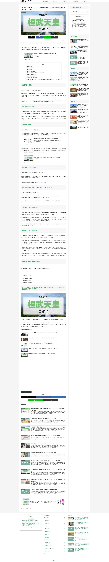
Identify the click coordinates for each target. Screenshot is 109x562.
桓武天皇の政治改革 (30, 67)
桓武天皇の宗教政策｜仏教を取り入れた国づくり (35, 72)
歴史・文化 (23, 391)
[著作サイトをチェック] (78, 30)
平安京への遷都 (29, 69)
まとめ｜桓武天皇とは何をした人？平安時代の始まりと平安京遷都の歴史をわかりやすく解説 (43, 79)
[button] (54, 37)
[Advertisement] (43, 375)
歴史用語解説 (29, 391)
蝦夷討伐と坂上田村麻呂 (31, 76)
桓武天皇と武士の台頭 (31, 71)
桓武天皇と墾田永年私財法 (31, 74)
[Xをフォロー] (80, 30)
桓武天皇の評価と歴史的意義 (32, 77)
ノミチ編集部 (79, 19)
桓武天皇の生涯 (29, 66)
